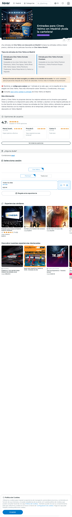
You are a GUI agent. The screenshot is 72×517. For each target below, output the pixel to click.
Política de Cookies (32, 504)
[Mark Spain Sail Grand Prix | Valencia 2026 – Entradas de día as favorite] (43, 247)
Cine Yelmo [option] (36, 169)
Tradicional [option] (44, 176)
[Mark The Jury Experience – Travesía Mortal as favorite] (66, 247)
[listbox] (36, 169)
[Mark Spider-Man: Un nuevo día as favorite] (66, 208)
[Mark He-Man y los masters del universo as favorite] (43, 208)
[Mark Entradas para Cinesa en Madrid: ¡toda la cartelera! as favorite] (20, 208)
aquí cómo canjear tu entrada (21, 92)
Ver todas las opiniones (36, 143)
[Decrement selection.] (61, 185)
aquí (62, 88)
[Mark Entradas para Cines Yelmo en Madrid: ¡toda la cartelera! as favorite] (68, 40)
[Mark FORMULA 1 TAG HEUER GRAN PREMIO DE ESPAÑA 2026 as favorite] (20, 247)
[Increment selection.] (67, 185)
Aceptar (12, 512)
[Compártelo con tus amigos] (64, 40)
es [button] (58, 3)
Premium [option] (28, 176)
